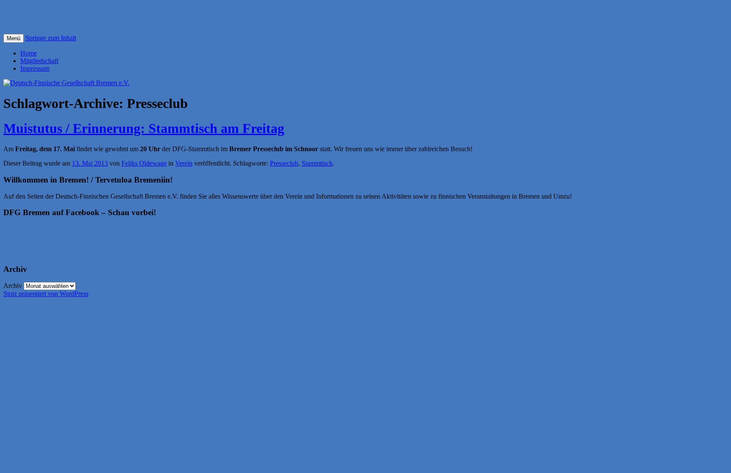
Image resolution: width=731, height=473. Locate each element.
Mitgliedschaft (39, 60)
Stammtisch (317, 163)
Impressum (34, 68)
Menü (13, 38)
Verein (183, 163)
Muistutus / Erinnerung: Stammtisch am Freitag (143, 128)
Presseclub (284, 163)
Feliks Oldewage (144, 163)
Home (28, 53)
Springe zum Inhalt (50, 37)
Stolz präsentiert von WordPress (45, 293)
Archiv (12, 285)
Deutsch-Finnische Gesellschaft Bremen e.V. (129, 16)
